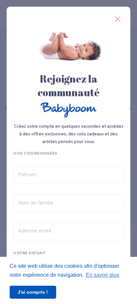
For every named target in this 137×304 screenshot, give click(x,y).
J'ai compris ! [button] (33, 292)
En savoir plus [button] (102, 275)
